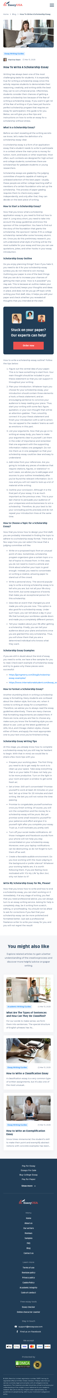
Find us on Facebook (30, 1331)
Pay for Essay (28, 1166)
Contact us (28, 1253)
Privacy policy (28, 1278)
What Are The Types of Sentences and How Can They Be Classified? (26, 1014)
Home (6, 14)
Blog (14, 14)
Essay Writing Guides (14, 54)
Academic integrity (28, 1288)
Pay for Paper (28, 1179)
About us (28, 1223)
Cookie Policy (28, 1283)
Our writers (28, 1228)
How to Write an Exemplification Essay (25, 1132)
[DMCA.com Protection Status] (22, 1365)
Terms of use (28, 1268)
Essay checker (28, 1307)
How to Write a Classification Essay (27, 1073)
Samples (28, 1238)
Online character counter (28, 1312)
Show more (27, 1186)
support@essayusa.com (30, 1326)
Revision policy (28, 1273)
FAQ (28, 1243)
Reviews (28, 1233)
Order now (28, 345)
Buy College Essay (28, 1175)
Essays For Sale (28, 1170)
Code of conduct (28, 1293)
